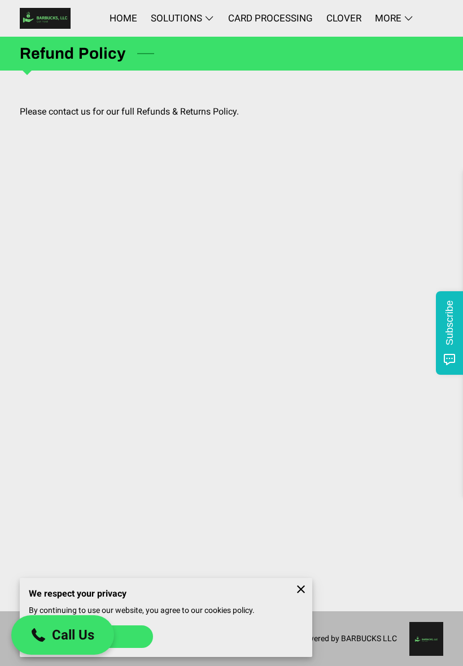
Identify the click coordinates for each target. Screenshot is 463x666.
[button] (62, 635)
